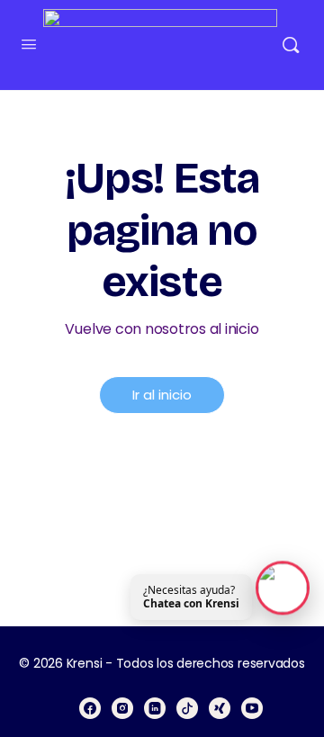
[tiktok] (187, 708)
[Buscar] (291, 45)
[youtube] (252, 708)
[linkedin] (155, 708)
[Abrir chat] (283, 588)
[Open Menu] (29, 44)
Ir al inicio (162, 394)
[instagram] (122, 708)
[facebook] (90, 708)
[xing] (219, 708)
